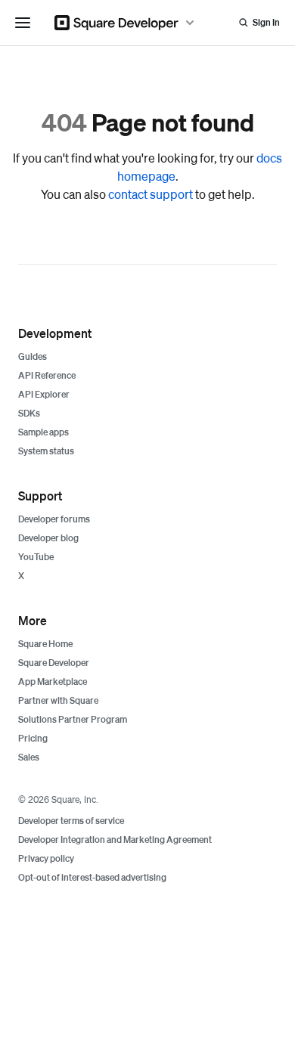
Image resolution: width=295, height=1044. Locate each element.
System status (46, 451)
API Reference (47, 375)
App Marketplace (52, 681)
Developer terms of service (71, 820)
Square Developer (53, 662)
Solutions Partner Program (72, 719)
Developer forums (54, 519)
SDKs (29, 413)
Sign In (266, 22)
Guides (32, 356)
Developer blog (48, 538)
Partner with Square (58, 700)
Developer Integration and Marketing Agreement (115, 839)
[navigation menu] (23, 23)
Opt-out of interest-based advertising (92, 877)
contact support (150, 194)
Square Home (45, 643)
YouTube (36, 556)
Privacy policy (46, 858)
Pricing (33, 738)
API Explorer (44, 394)
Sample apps (43, 432)
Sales (28, 757)
